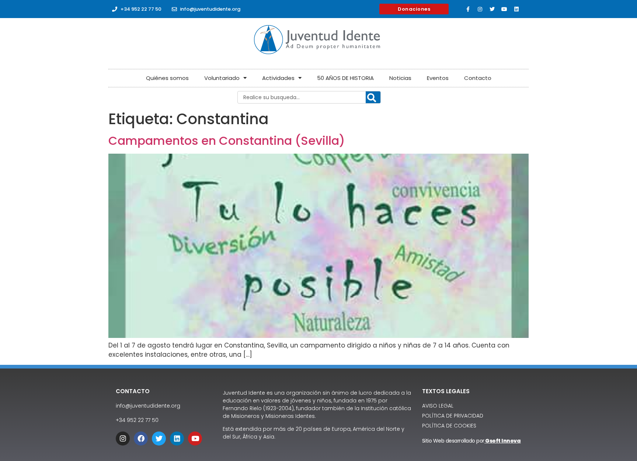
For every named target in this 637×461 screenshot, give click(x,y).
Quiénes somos (167, 78)
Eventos (438, 78)
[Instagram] (480, 9)
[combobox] (309, 97)
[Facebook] (141, 439)
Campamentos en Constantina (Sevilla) (226, 140)
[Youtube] (504, 9)
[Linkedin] (516, 9)
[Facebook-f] (468, 9)
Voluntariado (222, 78)
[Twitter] (492, 9)
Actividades (278, 78)
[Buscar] (373, 97)
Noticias (400, 78)
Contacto (477, 78)
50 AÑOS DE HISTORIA (345, 78)
